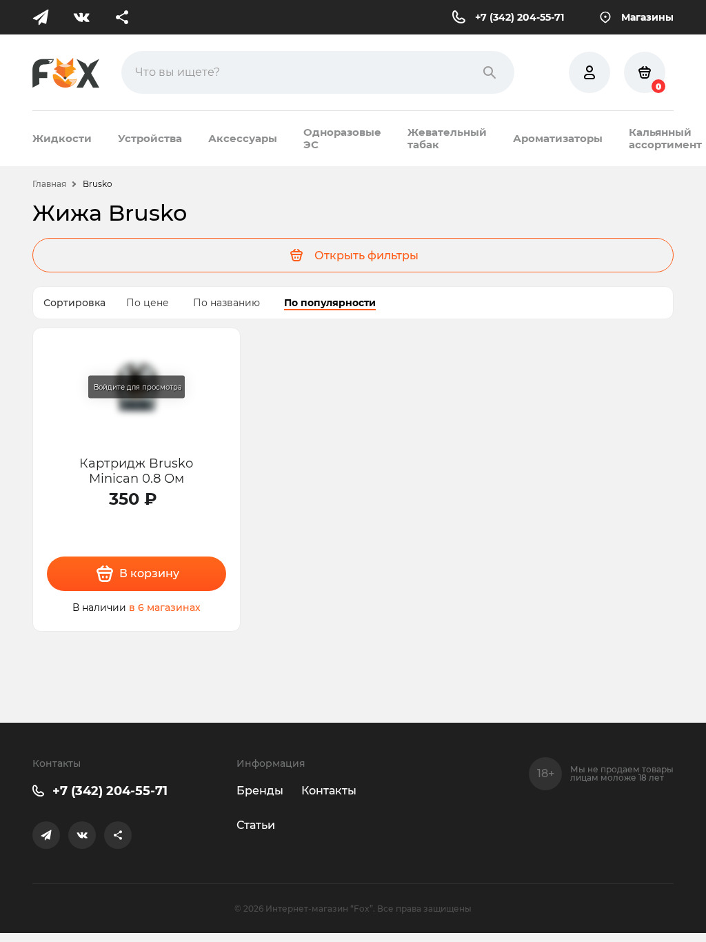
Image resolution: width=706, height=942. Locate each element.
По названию (226, 303)
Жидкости (62, 138)
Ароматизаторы (558, 138)
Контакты (328, 790)
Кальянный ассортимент (665, 138)
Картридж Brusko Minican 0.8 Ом (136, 470)
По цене (147, 303)
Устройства (150, 138)
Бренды (259, 790)
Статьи (255, 825)
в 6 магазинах (165, 607)
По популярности (330, 303)
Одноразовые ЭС (342, 138)
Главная (49, 184)
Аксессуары (242, 138)
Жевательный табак (447, 138)
